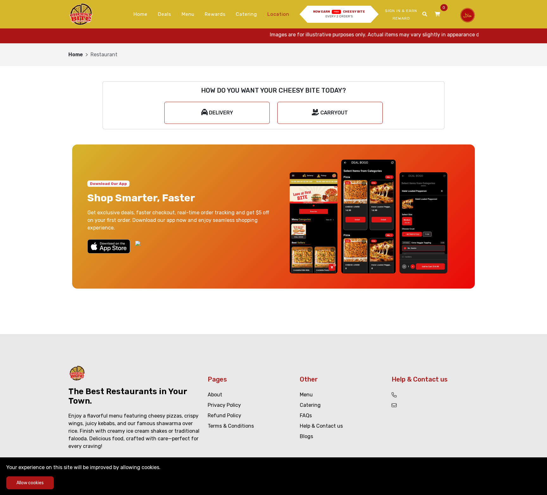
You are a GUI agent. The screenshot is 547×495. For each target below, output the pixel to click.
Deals (164, 14)
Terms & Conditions (231, 426)
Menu (187, 14)
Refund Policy (224, 415)
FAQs (306, 415)
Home (140, 14)
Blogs (306, 436)
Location (278, 14)
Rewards (215, 14)
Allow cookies (30, 483)
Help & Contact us (321, 426)
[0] (437, 14)
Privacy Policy (224, 405)
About (215, 395)
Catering (246, 14)
